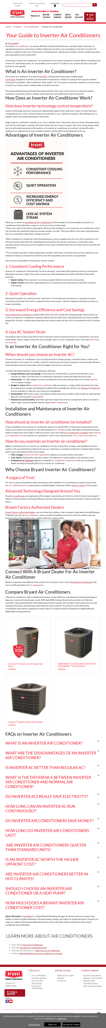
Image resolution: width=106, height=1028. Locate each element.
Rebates (60, 978)
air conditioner (22, 46)
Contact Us (10, 983)
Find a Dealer (12, 993)
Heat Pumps (37, 983)
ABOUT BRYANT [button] (68, 16)
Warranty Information (92, 986)
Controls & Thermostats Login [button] (37, 4)
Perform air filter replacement (37, 454)
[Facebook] (7, 1001)
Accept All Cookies (71, 1024)
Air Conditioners (31, 26)
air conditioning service (19, 485)
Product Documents (92, 975)
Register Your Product (92, 978)
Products (18, 26)
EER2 (56, 314)
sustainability (37, 397)
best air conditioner (30, 515)
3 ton (80, 435)
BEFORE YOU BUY (63, 970)
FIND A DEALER (90, 17)
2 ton (75, 435)
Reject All (52, 1024)
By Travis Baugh (12, 43)
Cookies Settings (34, 1025)
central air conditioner (42, 385)
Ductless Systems (39, 978)
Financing (61, 980)
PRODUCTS (34, 970)
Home (8, 26)
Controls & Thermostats (37, 987)
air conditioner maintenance (64, 460)
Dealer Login (11, 985)
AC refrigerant (60, 430)
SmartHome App (90, 983)
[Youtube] (11, 1001)
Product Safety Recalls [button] (17, 4)
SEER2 (47, 314)
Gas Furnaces (37, 980)
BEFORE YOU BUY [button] (46, 16)
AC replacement (36, 585)
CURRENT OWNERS (90, 970)
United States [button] (56, 4)
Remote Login (89, 980)
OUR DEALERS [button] (79, 16)
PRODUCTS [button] (35, 16)
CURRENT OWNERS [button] (57, 16)
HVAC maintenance (59, 402)
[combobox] (77, 4)
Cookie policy (62, 1019)
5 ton (94, 435)
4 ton (85, 435)
